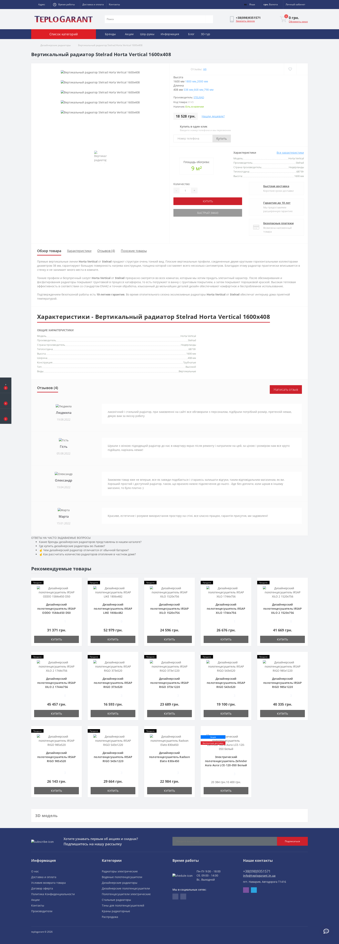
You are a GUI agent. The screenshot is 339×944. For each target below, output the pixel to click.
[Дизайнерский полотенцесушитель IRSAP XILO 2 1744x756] (56, 666)
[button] (40, 4)
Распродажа (110, 917)
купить (208, 201)
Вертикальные (187, 371)
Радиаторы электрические (120, 871)
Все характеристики (290, 152)
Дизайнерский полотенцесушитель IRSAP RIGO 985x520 (56, 757)
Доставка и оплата (93, 4)
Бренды (110, 34)
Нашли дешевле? (213, 116)
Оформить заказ (298, 21)
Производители (41, 911)
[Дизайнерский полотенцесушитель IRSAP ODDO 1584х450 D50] (56, 592)
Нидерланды (188, 345)
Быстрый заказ (207, 213)
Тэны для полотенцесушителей (123, 905)
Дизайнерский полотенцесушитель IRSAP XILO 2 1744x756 (56, 683)
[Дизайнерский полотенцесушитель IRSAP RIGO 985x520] (56, 740)
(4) (204, 69)
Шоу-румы (147, 34)
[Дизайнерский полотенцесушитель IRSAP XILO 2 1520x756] (282, 592)
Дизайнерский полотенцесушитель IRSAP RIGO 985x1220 (282, 683)
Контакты (114, 4)
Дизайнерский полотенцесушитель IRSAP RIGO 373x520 (113, 683)
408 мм (192, 358)
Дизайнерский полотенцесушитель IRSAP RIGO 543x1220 (113, 757)
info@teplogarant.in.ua (259, 875)
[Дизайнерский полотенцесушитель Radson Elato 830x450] (169, 740)
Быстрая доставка (276, 186)
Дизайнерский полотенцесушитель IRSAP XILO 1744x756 (226, 609)
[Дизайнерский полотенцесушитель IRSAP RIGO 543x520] (226, 666)
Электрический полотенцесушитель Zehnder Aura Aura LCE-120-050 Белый (226, 761)
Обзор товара (49, 250)
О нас (35, 871)
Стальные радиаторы (116, 900)
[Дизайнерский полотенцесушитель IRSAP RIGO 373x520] (113, 666)
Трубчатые (189, 362)
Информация (170, 34)
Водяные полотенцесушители (122, 877)
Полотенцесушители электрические (126, 894)
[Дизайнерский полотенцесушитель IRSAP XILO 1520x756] (169, 592)
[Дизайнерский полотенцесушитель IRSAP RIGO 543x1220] (113, 740)
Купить (221, 138)
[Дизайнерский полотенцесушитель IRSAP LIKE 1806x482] (113, 592)
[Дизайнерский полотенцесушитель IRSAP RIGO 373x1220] (169, 666)
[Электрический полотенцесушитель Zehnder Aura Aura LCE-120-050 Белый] (226, 742)
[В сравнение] (302, 69)
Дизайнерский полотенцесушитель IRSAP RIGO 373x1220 (169, 683)
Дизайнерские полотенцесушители (126, 888)
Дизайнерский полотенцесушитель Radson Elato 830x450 (169, 757)
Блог (191, 34)
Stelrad (199, 97)
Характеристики (79, 251)
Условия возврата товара (48, 883)
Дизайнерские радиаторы (55, 45)
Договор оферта (42, 888)
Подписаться (292, 841)
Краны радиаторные (116, 911)
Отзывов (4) (106, 251)
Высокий (191, 366)
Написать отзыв (286, 389)
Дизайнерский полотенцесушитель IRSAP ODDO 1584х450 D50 (56, 609)
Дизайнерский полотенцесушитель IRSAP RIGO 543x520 (226, 683)
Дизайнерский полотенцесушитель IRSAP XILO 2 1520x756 (282, 609)
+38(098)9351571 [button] (257, 871)
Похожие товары (134, 251)
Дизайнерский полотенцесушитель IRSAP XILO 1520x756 (169, 609)
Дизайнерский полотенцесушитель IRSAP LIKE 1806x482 (113, 609)
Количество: (181, 184)
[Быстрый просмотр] (77, 594)
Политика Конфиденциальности (53, 894)
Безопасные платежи (278, 223)
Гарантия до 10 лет (277, 203)
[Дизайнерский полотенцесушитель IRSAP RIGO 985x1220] (282, 666)
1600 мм (191, 353)
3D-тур (205, 34)
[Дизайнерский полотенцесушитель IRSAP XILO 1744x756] (226, 592)
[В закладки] (290, 69)
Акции (129, 34)
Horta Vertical (188, 336)
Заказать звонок (245, 21)
